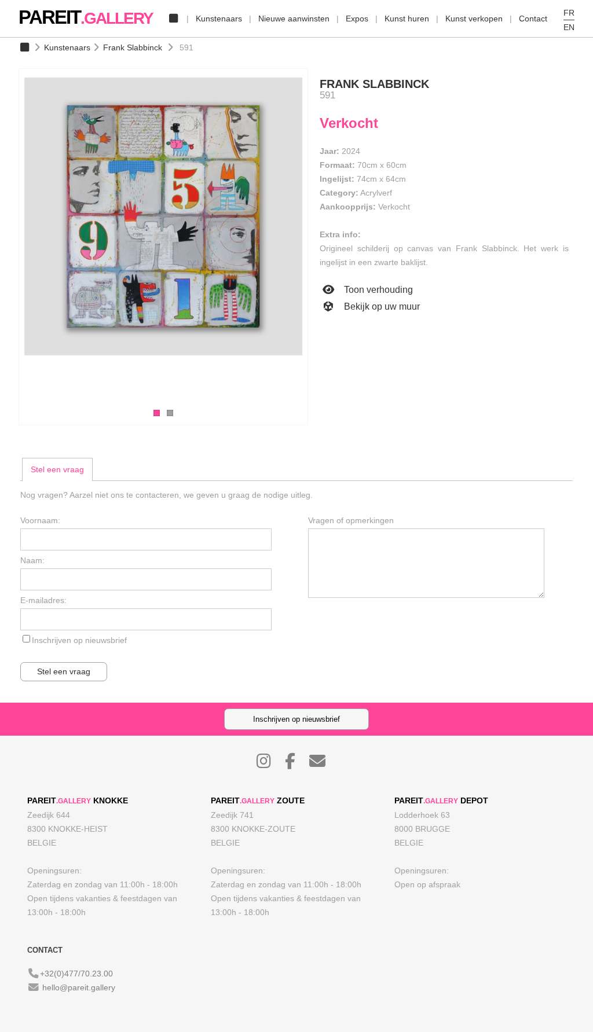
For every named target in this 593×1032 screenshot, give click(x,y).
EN (568, 27)
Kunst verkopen (474, 18)
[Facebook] (296, 764)
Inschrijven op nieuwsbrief (79, 640)
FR (568, 12)
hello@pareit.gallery (78, 987)
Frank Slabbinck (132, 47)
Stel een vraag (57, 469)
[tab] (57, 469)
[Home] (173, 18)
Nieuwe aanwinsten (294, 18)
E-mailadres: (43, 600)
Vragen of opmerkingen (351, 520)
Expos (357, 18)
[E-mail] (323, 764)
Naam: (32, 560)
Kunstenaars (219, 18)
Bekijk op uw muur (381, 306)
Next (319, 240)
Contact (533, 18)
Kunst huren (407, 18)
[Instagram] (270, 764)
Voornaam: (40, 520)
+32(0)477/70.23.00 (76, 973)
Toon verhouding (377, 290)
